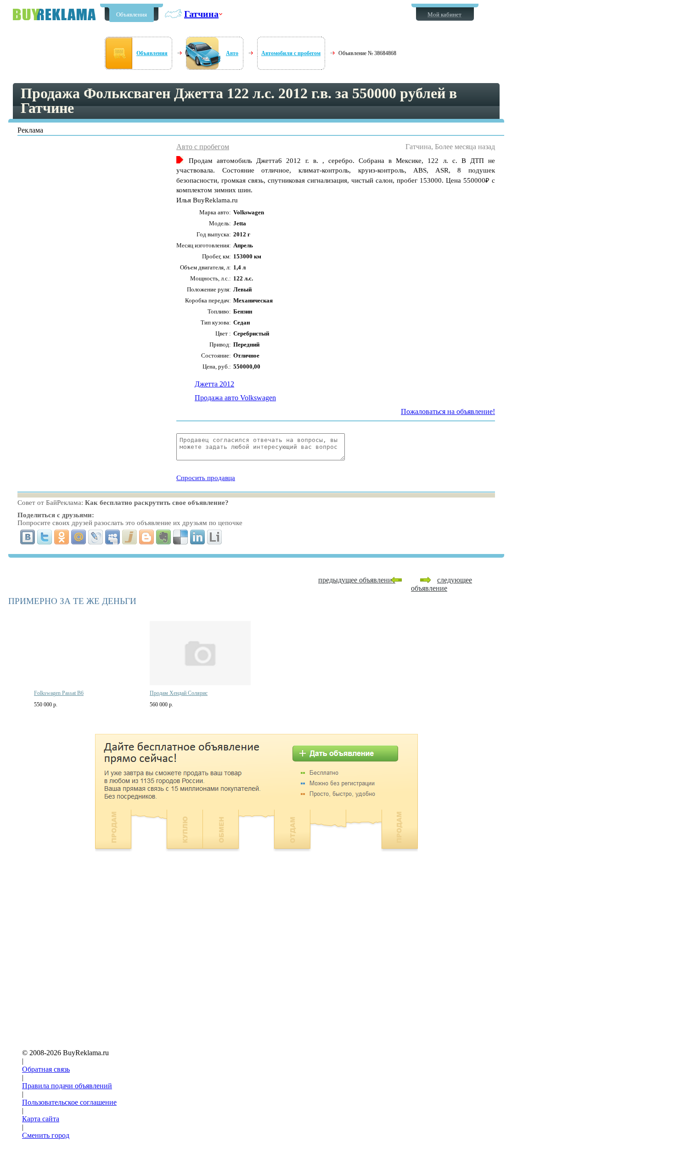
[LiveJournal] (95, 537)
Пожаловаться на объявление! (448, 411)
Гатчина (201, 14)
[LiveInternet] (214, 537)
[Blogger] (146, 537)
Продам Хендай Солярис (179, 693)
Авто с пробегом (202, 147)
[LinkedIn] (197, 537)
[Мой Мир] (78, 537)
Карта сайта (40, 1119)
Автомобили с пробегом (291, 53)
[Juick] (129, 537)
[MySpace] (112, 537)
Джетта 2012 (214, 384)
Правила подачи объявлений (67, 1086)
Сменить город (45, 1135)
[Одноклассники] (61, 537)
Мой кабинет (444, 14)
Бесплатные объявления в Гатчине (54, 14)
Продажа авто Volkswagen (235, 398)
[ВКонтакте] (27, 537)
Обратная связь (46, 1069)
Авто (232, 53)
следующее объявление (441, 584)
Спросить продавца (205, 477)
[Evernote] (163, 537)
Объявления (131, 14)
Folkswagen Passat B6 (59, 693)
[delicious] (180, 537)
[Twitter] (44, 537)
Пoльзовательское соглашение (69, 1102)
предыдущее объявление (356, 580)
